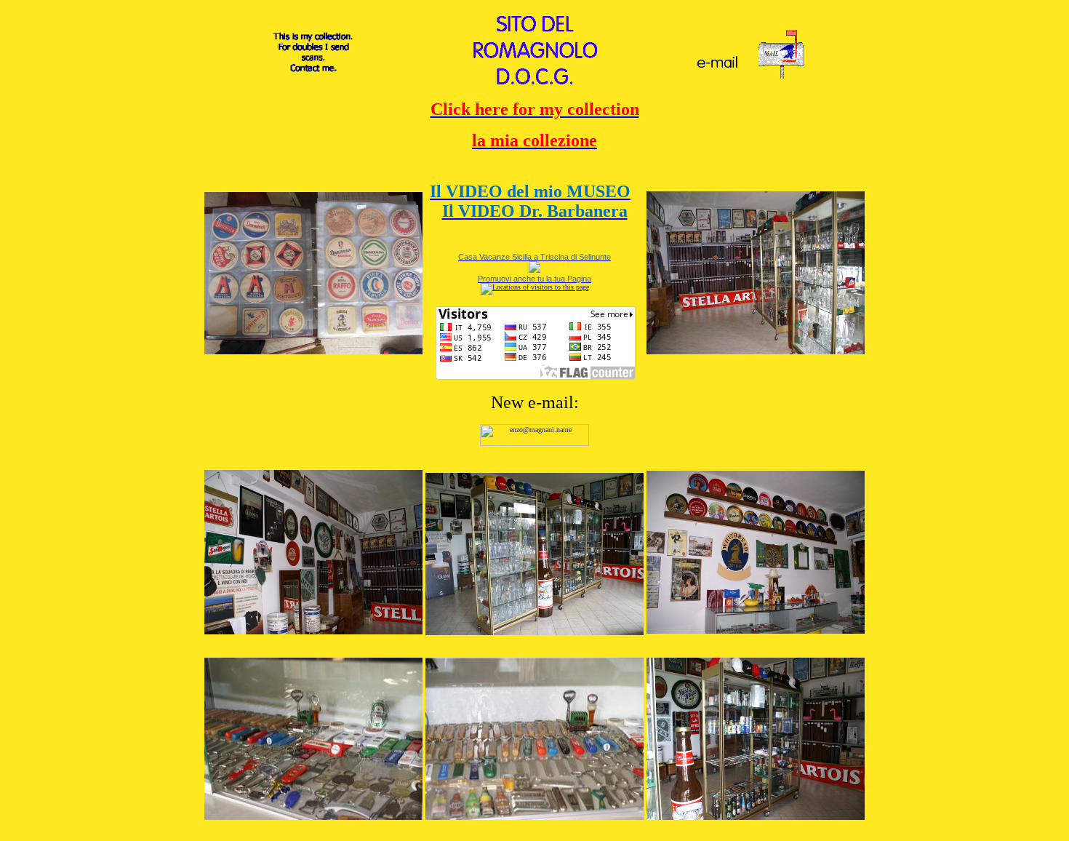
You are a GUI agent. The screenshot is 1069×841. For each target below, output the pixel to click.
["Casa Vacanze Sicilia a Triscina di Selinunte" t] (534, 269)
